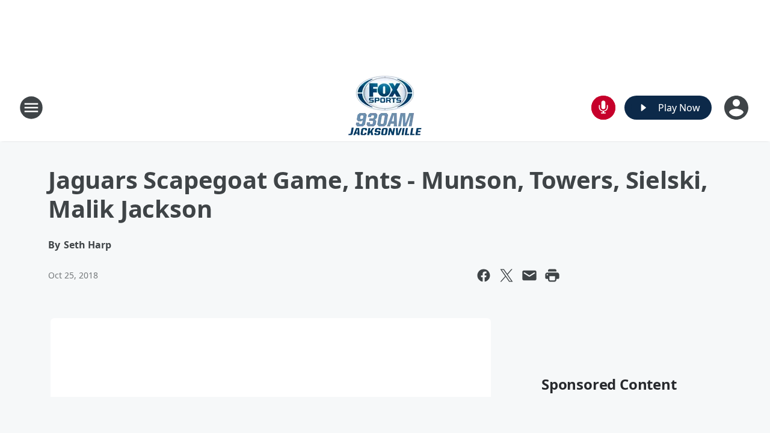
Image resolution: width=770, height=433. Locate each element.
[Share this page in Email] (529, 275)
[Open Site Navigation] (31, 108)
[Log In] (737, 108)
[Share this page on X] (506, 275)
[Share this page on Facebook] (483, 275)
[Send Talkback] (603, 108)
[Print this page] (552, 275)
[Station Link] (385, 107)
